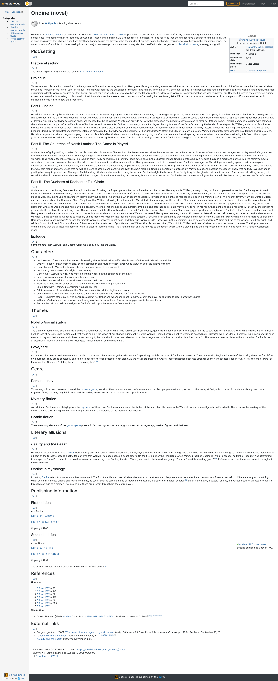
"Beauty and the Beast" (49, 638)
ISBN (232, 70)
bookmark (233, 3)
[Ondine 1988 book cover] (252, 39)
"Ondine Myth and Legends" (52, 635)
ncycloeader (11, 3)
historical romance (188, 44)
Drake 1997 (44, 588)
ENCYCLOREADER (16, 675)
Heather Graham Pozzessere (259, 47)
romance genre (89, 389)
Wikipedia (50, 23)
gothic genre (74, 425)
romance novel (53, 34)
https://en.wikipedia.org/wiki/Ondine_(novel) (101, 649)
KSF (22, 678)
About (263, 3)
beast (71, 452)
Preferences (248, 3)
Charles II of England (91, 71)
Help (273, 3)
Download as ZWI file (47, 656)
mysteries (86, 407)
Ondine (45, 477)
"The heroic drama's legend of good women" (89, 632)
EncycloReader (126, 676)
